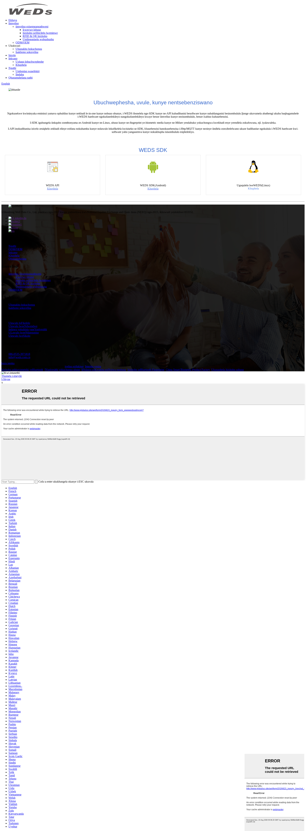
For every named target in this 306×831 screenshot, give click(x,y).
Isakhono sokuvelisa (27, 52)
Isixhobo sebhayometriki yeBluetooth (22, 369)
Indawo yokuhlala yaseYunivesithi (27, 329)
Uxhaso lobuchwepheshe (30, 61)
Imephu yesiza (93, 366)
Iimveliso (13, 23)
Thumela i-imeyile (11, 376)
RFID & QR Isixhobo (35, 36)
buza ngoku (8, 363)
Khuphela (21, 64)
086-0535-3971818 (19, 354)
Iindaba (20, 74)
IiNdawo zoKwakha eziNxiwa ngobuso (103, 369)
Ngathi (12, 68)
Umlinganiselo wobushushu (38, 39)
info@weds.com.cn (19, 357)
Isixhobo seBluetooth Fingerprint (146, 369)
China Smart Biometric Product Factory (188, 369)
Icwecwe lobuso (32, 29)
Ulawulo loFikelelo (19, 322)
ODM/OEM (22, 42)
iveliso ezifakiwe (74, 366)
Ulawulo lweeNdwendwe (22, 326)
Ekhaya (12, 20)
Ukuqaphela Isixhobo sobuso (227, 369)
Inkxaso (12, 58)
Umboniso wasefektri (27, 71)
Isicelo (12, 55)
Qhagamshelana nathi (20, 77)
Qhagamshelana (17, 258)
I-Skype (5, 379)
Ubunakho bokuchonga (29, 48)
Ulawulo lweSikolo (19, 335)
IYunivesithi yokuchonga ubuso (62, 369)
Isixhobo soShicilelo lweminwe (40, 32)
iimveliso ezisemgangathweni (32, 26)
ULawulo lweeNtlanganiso (23, 332)
